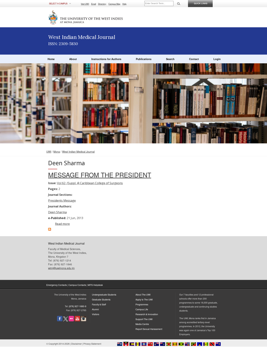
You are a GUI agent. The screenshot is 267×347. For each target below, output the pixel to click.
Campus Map (114, 3)
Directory (102, 3)
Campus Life (141, 309)
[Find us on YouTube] (77, 320)
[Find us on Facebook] (59, 320)
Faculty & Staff (99, 304)
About (73, 59)
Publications (143, 59)
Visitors (95, 314)
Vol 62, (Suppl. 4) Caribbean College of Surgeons (90, 183)
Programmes (141, 304)
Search (170, 59)
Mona (56, 151)
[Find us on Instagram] (83, 320)
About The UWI (142, 294)
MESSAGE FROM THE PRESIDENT (99, 174)
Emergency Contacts (56, 284)
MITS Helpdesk (95, 284)
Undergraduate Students (104, 294)
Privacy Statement (92, 343)
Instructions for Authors (106, 59)
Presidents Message (62, 201)
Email (93, 3)
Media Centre (142, 324)
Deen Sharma (57, 212)
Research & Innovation (146, 314)
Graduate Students (101, 299)
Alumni (95, 309)
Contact (194, 59)
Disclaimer (76, 343)
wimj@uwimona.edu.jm (61, 268)
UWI (48, 151)
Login (217, 59)
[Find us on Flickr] (71, 320)
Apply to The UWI (144, 299)
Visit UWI (85, 3)
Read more (62, 224)
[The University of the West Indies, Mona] (95, 17)
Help (124, 3)
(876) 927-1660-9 (77, 306)
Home (51, 59)
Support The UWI (143, 319)
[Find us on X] (65, 320)
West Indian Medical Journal (78, 151)
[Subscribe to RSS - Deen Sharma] (49, 230)
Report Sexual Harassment (148, 328)
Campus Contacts (77, 284)
